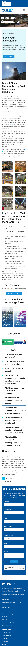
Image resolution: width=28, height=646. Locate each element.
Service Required (8, 535)
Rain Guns (5, 638)
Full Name (6, 501)
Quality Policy (5, 616)
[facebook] (2, 1)
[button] (3, 342)
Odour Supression (6, 635)
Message (6, 551)
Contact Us (5, 641)
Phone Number (8, 526)
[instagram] (5, 1)
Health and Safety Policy (8, 611)
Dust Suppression (6, 632)
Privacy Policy (5, 619)
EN (6, 4)
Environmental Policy (7, 614)
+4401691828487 (6, 481)
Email (5, 518)
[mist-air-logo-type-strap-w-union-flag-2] (8, 8)
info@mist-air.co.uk (7, 602)
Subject (6, 543)
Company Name (8, 509)
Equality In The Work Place (9, 622)
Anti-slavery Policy (7, 625)
